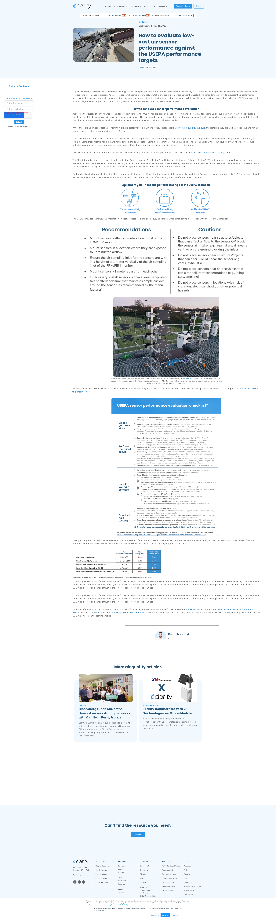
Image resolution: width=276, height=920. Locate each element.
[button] (109, 6)
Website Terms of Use (192, 886)
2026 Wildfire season (92, 15)
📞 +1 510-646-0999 (82, 875)
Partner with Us (101, 874)
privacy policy (24, 126)
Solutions (122, 861)
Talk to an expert (184, 15)
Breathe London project (194, 378)
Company (161, 6)
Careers (187, 874)
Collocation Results (169, 874)
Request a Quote (183, 6)
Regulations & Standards (149, 68)
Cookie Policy (124, 905)
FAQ (185, 870)
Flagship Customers (102, 866)
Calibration (121, 892)
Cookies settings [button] (154, 915)
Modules (121, 872)
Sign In (198, 6)
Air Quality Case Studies (171, 866)
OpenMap (121, 884)
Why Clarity (107, 6)
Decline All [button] (176, 915)
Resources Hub (167, 870)
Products (121, 6)
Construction (144, 882)
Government (144, 866)
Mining (142, 878)
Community (144, 870)
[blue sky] (83, 882)
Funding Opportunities (170, 878)
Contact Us (138, 834)
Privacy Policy (111, 905)
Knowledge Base (168, 886)
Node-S (121, 869)
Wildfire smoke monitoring (160, 15)
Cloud (120, 877)
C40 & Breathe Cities (148, 896)
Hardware (122, 866)
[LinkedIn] (75, 882)
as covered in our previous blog (190, 127)
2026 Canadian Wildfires (138, 15)
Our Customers (101, 870)
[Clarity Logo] (82, 6)
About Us (187, 866)
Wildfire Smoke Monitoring (145, 891)
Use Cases (134, 6)
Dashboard (122, 881)
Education (143, 874)
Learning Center (167, 890)
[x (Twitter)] (79, 882)
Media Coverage (101, 878)
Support (121, 889)
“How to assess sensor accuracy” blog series (209, 152)
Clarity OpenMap (168, 882)
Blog (185, 878)
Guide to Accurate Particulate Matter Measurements (119, 612)
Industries (144, 861)
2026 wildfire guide (116, 15)
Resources (148, 6)
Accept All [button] (165, 915)
